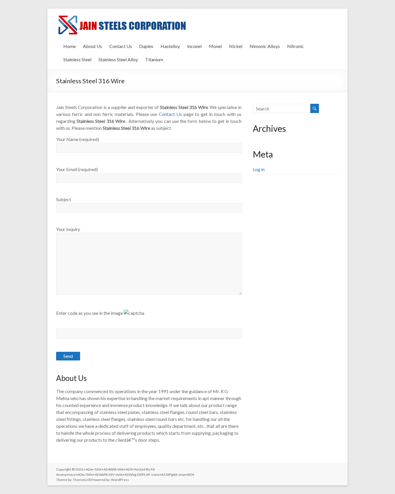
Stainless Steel (77, 59)
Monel (215, 46)
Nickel (235, 46)
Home (69, 46)
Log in (259, 169)
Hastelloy (170, 46)
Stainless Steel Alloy (118, 59)
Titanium (154, 59)
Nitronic (295, 46)
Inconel (194, 46)
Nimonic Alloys (265, 46)
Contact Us (120, 46)
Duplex (146, 46)
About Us (92, 46)
